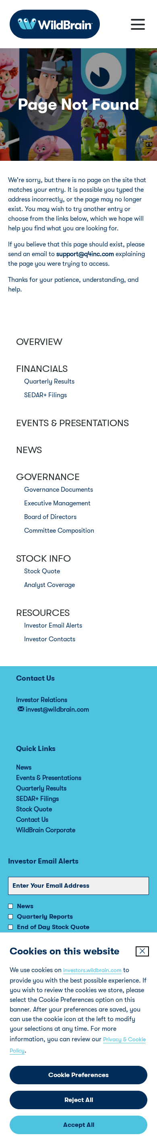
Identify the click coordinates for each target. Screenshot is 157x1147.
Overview (39, 341)
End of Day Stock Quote (53, 927)
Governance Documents (58, 489)
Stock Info (43, 558)
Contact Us (43, 820)
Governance (48, 476)
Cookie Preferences (78, 1075)
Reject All (78, 1100)
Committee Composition (59, 530)
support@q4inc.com (85, 254)
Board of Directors (50, 517)
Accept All (78, 1125)
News (29, 450)
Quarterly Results (49, 381)
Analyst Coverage (49, 585)
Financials (42, 368)
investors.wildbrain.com (92, 970)
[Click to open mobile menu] (137, 24)
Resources (43, 612)
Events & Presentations (72, 423)
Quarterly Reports (45, 916)
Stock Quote (42, 571)
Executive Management (57, 503)
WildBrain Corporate (56, 830)
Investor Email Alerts (53, 625)
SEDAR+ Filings (45, 395)
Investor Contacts (49, 639)
